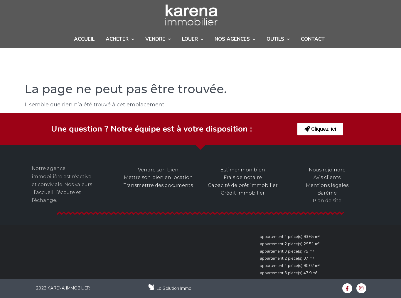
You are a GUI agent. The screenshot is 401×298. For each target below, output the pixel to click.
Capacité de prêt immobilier (243, 185)
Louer (190, 39)
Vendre (155, 39)
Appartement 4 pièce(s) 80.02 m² (290, 265)
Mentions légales (327, 185)
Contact (313, 39)
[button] (320, 129)
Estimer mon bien (242, 170)
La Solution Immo (173, 288)
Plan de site (327, 200)
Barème (327, 193)
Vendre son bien (158, 170)
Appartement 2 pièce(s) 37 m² (287, 258)
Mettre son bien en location (158, 177)
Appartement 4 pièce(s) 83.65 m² (290, 236)
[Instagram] (361, 288)
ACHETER (117, 39)
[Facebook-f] (347, 288)
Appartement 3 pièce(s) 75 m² (287, 251)
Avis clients (327, 177)
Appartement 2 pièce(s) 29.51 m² (290, 244)
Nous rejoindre (327, 170)
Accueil (84, 39)
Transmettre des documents (158, 185)
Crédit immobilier (243, 193)
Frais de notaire (243, 177)
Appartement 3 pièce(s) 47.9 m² (288, 273)
